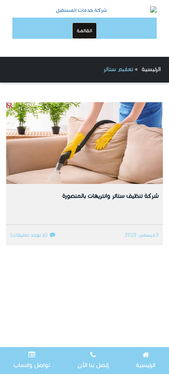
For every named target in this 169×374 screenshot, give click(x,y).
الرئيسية (151, 69)
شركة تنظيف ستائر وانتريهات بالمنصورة (110, 196)
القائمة (84, 30)
